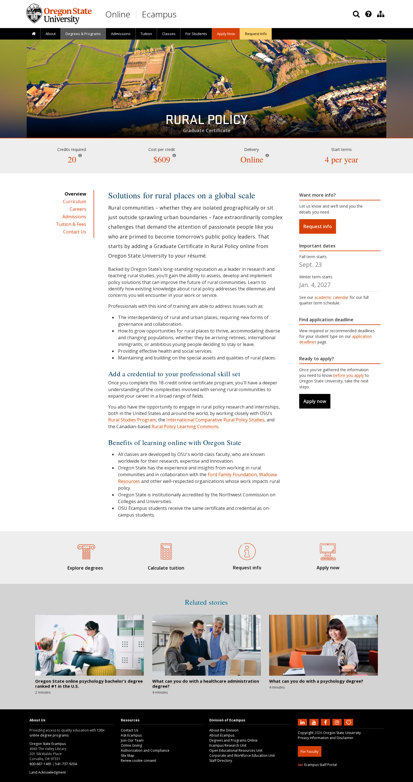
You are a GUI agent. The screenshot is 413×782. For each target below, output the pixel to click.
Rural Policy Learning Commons (185, 426)
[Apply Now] (327, 551)
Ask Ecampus (131, 735)
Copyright (306, 732)
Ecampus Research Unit (227, 745)
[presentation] (367, 14)
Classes (169, 33)
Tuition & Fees (71, 224)
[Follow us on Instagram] (337, 722)
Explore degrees (85, 568)
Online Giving (131, 745)
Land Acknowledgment (48, 772)
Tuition (146, 33)
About (51, 33)
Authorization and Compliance (145, 750)
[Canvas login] (348, 727)
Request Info (256, 33)
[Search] (356, 14)
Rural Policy (206, 122)
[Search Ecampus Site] (356, 14)
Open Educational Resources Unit (235, 750)
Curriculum (74, 201)
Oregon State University (342, 732)
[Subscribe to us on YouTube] (314, 722)
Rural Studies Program (132, 420)
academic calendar (331, 297)
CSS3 (342, 778)
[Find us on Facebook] (326, 722)
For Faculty (310, 751)
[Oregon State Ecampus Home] (137, 14)
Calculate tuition (166, 568)
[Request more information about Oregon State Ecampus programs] (246, 551)
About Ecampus (221, 735)
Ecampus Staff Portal (320, 764)
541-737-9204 (66, 764)
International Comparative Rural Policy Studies (215, 420)
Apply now (314, 401)
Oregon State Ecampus (48, 743)
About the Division (224, 730)
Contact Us (74, 232)
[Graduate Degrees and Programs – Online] (85, 551)
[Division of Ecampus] (380, 14)
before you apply (348, 375)
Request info (317, 226)
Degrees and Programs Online (233, 740)
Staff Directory (220, 760)
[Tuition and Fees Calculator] (166, 551)
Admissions (121, 33)
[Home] (33, 34)
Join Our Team (132, 740)
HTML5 (329, 778)
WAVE (354, 778)
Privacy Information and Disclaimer (325, 737)
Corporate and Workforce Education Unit (242, 755)
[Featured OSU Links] (368, 14)
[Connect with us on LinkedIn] (303, 722)
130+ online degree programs (67, 733)
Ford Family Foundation (232, 474)
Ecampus (159, 14)
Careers (78, 209)
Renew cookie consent (138, 760)
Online (117, 14)
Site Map (127, 755)
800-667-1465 (40, 764)
